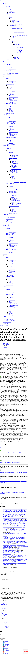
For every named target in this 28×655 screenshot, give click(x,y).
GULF (13, 92)
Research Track (9, 285)
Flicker (6, 627)
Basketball (5, 343)
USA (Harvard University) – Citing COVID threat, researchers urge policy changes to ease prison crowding (14, 535)
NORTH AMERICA (13, 101)
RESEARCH (6, 145)
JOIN (4, 61)
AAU (10, 106)
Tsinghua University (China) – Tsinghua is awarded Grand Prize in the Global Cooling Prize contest (14, 538)
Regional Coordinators (16, 28)
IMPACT (5, 286)
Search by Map (12, 81)
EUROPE (11, 95)
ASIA (10, 93)
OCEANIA (11, 102)
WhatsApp (6, 644)
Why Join (11, 67)
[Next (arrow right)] (2, 639)
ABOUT (5, 3)
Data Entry (19, 49)
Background (11, 9)
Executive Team (12, 37)
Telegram (6, 645)
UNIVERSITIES (7, 75)
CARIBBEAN (12, 94)
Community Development (20, 182)
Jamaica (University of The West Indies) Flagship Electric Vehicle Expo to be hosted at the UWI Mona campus (15, 542)
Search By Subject (10, 113)
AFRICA (11, 87)
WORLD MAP (9, 319)
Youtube (7, 626)
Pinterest (6, 646)
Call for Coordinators (22, 35)
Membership (8, 70)
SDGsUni (8, 6)
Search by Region (10, 84)
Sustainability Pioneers (16, 24)
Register (6, 325)
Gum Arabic (8, 224)
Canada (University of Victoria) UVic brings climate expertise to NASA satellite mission (14, 518)
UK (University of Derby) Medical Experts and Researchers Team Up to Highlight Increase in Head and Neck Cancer (14, 553)
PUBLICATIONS (10, 183)
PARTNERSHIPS (7, 322)
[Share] (2, 638)
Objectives (11, 11)
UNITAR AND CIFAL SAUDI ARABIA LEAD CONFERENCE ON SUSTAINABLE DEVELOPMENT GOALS (14, 515)
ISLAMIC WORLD (13, 97)
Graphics (19, 51)
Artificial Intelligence (10, 217)
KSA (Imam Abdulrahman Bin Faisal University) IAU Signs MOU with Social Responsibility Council (15, 530)
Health (7, 220)
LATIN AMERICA (13, 98)
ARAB (10, 88)
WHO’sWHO (6, 225)
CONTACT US (9, 60)
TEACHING (6, 114)
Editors (16, 57)
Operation (13, 41)
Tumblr (5, 649)
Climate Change (9, 219)
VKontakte (6, 650)
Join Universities (12, 69)
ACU (10, 108)
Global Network (12, 25)
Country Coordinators (19, 32)
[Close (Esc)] (0, 638)
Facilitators (13, 22)
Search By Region (10, 234)
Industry (7, 221)
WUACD (11, 110)
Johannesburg (6, 344)
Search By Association (11, 103)
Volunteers (13, 36)
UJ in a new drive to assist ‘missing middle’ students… (12, 452)
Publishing (13, 54)
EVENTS (5, 254)
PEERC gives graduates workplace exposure (10, 462)
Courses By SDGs (10, 122)
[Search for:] (7, 503)
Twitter (5, 623)
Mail (5, 652)
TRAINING (6, 323)
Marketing (19, 50)
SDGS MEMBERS (10, 320)
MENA (10, 99)
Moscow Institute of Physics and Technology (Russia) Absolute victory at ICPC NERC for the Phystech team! (15, 527)
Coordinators (17, 44)
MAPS (4, 316)
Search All (8, 78)
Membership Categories (14, 73)
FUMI (10, 109)
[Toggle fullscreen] (3, 638)
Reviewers (16, 58)
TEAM (7, 13)
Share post (6, 347)
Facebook (6, 622)
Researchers (20, 47)
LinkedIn (6, 625)
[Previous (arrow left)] (0, 639)
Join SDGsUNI (9, 64)
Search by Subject (13, 171)
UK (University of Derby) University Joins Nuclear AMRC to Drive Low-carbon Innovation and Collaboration (14, 556)
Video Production (21, 52)
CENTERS (8, 148)
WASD (10, 17)
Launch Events (12, 12)
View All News (3, 447)
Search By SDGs (10, 82)
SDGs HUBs (6, 214)
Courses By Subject (10, 144)
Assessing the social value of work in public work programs (13, 472)
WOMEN (11, 111)
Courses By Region (10, 123)
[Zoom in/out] (4, 638)
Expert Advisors (15, 21)
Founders (13, 20)
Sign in (2, 325)
